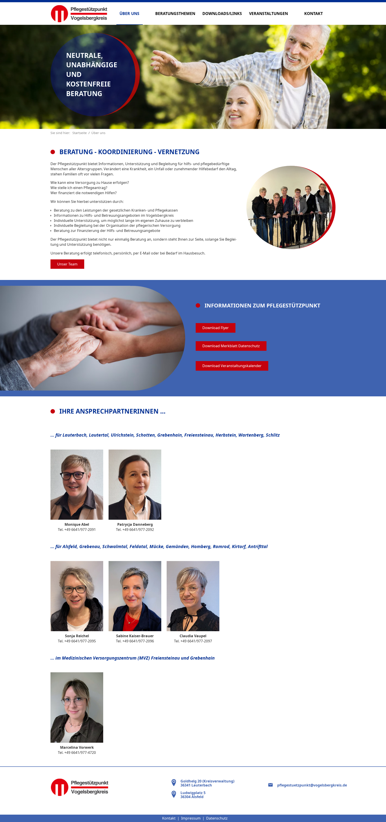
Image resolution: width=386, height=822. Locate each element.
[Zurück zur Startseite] (78, 13)
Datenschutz (217, 818)
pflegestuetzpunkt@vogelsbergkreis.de (312, 785)
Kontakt (313, 13)
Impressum (191, 818)
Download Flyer (215, 327)
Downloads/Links (222, 13)
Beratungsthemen (175, 13)
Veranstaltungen (268, 13)
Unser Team (67, 264)
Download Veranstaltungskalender (232, 365)
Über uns (129, 13)
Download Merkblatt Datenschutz (231, 345)
